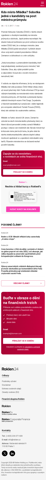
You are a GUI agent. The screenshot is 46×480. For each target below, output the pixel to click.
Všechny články (21, 283)
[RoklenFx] (9, 413)
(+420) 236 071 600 (14, 436)
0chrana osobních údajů (11, 389)
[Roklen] (6, 406)
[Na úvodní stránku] (9, 4)
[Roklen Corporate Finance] (16, 420)
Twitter (5, 453)
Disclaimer (6, 385)
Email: (5, 161)
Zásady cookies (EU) (10, 392)
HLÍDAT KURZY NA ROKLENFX (23, 209)
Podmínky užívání (9, 381)
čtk (2, 26)
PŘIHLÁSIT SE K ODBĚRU (23, 172)
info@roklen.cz (14, 440)
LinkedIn (12, 453)
